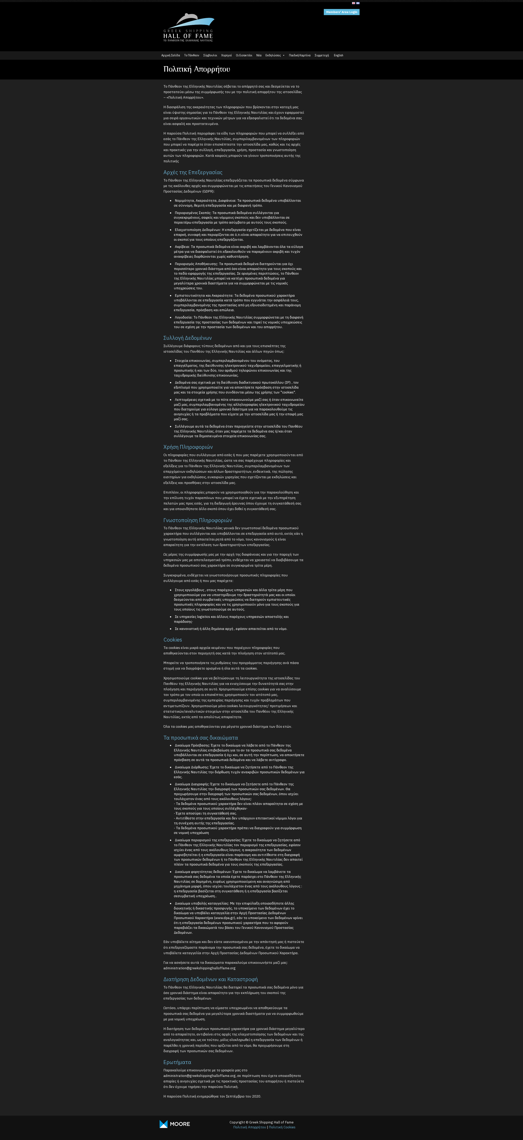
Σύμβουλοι (210, 55)
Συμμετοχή (322, 55)
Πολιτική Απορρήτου (249, 1127)
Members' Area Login (341, 12)
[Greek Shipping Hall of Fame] (189, 11)
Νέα (259, 55)
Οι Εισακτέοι (244, 55)
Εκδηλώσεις (273, 55)
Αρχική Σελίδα (170, 55)
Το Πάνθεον (191, 55)
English (338, 55)
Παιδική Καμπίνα (300, 55)
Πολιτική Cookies (282, 1127)
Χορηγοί (226, 55)
